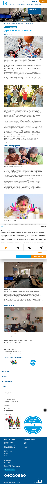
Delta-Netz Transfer (8, 451)
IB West (25, 447)
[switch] (17, 248)
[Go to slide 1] (21, 20)
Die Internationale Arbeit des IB (10, 441)
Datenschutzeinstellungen (18, 480)
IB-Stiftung (6, 455)
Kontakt (18, 482)
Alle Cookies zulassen (38, 256)
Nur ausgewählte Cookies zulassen (23, 256)
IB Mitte (25, 442)
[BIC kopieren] (12, 465)
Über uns (12, 4)
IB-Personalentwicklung (8, 442)
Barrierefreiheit (26, 480)
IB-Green (6, 450)
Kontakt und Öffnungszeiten (10, 27)
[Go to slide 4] (24, 20)
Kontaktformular (12, 399)
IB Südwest (26, 446)
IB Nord (25, 443)
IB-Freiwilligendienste (8, 446)
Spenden (12, 6)
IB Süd (25, 445)
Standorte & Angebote (20, 4)
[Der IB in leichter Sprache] (36, 1)
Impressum (6, 480)
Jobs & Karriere (38, 4)
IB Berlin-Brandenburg (28, 441)
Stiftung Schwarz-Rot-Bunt (9, 457)
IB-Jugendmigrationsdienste (9, 447)
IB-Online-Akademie (8, 448)
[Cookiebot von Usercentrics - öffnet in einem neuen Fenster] (41, 226)
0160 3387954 (8, 393)
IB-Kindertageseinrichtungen (10, 445)
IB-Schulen (6, 443)
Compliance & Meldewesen (12, 482)
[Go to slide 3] (23, 20)
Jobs (43, 1)
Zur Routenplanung (9, 410)
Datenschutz (11, 480)
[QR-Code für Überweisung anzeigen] (19, 466)
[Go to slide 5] (25, 20)
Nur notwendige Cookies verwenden (9, 256)
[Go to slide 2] (22, 20)
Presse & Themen (30, 4)
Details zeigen (40, 252)
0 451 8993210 (8, 406)
